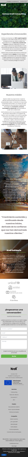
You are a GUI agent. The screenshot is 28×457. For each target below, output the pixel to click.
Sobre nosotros (14, 419)
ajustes (18, 452)
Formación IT (14, 397)
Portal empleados (14, 429)
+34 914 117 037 (23, 1)
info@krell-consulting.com (13, 1)
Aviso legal (14, 446)
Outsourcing (14, 392)
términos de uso (13, 351)
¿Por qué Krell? (14, 421)
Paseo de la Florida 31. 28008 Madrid (14, 377)
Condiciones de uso (14, 443)
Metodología (14, 424)
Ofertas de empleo (14, 412)
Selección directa (14, 394)
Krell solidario (14, 427)
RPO (14, 400)
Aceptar (4, 454)
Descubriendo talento (14, 407)
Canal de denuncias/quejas (14, 432)
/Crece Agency (18, 440)
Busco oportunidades (14, 409)
